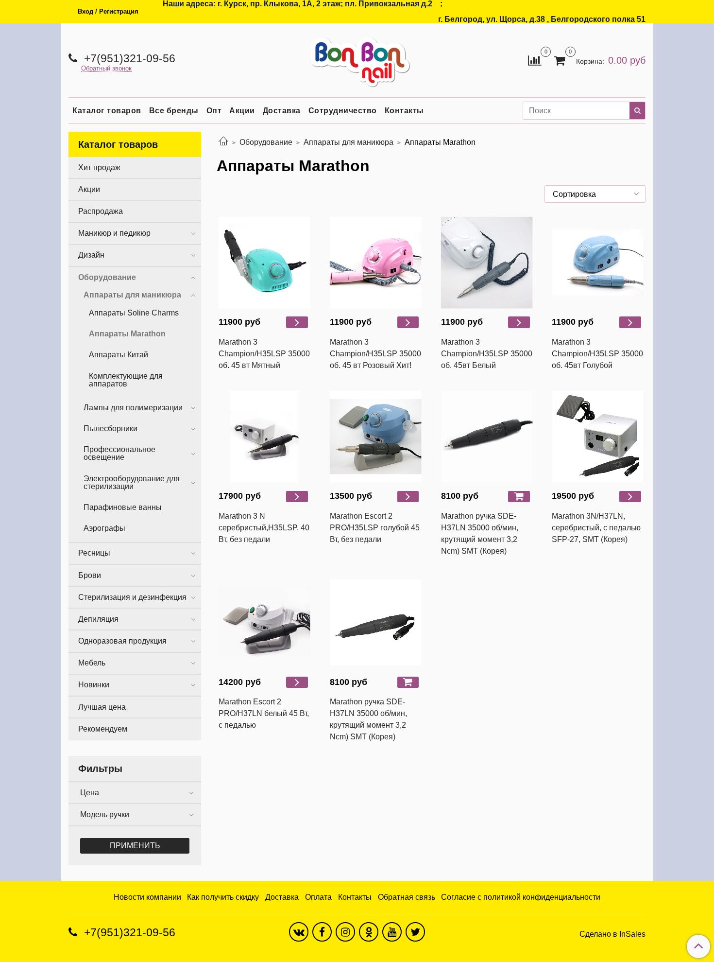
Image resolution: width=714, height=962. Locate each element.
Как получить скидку (223, 897)
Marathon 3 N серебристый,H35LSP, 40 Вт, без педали (264, 527)
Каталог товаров (106, 110)
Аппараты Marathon (127, 334)
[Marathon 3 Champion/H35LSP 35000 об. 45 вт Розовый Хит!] (376, 262)
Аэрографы (104, 528)
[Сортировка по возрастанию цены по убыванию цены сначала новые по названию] (595, 194)
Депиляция (98, 619)
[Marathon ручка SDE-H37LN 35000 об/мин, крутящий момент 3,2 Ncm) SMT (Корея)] (487, 437)
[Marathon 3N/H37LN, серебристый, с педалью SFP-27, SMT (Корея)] (598, 437)
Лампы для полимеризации (133, 407)
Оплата (318, 897)
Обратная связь (406, 897)
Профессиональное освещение (119, 453)
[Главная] (223, 142)
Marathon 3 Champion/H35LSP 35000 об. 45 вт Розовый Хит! (375, 353)
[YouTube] (392, 932)
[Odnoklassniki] (368, 932)
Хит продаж (99, 167)
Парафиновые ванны (123, 507)
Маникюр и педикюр (114, 233)
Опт (214, 110)
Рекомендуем (102, 729)
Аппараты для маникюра (348, 142)
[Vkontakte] (298, 932)
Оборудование (265, 142)
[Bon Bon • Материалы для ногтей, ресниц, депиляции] (357, 58)
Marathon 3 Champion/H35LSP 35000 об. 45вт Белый (486, 353)
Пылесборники (110, 428)
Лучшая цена (102, 707)
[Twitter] (415, 932)
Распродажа (100, 211)
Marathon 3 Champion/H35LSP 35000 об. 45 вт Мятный (264, 353)
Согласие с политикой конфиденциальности (520, 897)
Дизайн (91, 255)
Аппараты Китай (118, 354)
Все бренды (174, 110)
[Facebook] (322, 932)
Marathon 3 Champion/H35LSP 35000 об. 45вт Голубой (597, 353)
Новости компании (147, 897)
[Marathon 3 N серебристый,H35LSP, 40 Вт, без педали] (264, 437)
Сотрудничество (342, 110)
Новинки (93, 685)
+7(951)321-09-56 (128, 58)
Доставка (282, 110)
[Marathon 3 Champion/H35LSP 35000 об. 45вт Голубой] (598, 262)
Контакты (404, 110)
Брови (89, 575)
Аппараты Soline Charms (134, 313)
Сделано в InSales (612, 934)
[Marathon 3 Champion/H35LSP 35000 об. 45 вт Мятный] (264, 262)
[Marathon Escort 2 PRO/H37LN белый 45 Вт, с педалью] (264, 622)
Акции (242, 110)
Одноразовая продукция (122, 641)
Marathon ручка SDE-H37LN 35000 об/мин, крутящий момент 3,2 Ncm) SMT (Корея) (479, 533)
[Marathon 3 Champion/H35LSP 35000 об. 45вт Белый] (487, 262)
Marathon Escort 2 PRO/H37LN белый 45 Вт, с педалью (264, 713)
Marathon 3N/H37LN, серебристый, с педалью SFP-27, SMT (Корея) (596, 527)
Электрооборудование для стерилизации (132, 482)
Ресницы (94, 553)
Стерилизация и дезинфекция (132, 597)
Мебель (91, 663)
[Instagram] (345, 932)
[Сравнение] (534, 59)
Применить (135, 845)
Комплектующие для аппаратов (126, 380)
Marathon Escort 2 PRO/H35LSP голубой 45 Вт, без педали (375, 527)
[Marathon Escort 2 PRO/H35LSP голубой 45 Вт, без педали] (376, 437)
